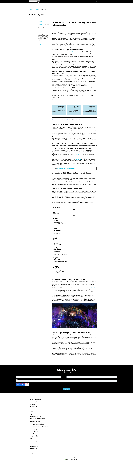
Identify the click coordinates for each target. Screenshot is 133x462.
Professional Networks (35, 436)
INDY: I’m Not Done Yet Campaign (38, 418)
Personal (31, 411)
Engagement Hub (34, 446)
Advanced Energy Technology (38, 424)
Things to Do (33, 412)
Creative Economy (36, 429)
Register (34, 442)
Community (32, 397)
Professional (32, 420)
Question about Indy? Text (39, 2)
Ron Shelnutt (94, 329)
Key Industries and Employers (37, 423)
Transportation (34, 406)
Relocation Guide (34, 448)
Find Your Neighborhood (36, 399)
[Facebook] (40, 44)
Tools (31, 438)
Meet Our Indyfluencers (35, 401)
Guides (32, 414)
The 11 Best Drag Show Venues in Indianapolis (66, 168)
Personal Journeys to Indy (36, 416)
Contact (32, 409)
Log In (34, 444)
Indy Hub (95, 29)
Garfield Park (78, 154)
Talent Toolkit (34, 439)
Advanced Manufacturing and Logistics (41, 426)
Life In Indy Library (34, 441)
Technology (35, 435)
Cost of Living (34, 402)
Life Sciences (35, 431)
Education (33, 404)
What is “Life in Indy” (35, 408)
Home (30, 9)
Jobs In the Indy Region (35, 421)
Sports (34, 433)
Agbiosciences (35, 427)
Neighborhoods (35, 9)
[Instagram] (38, 44)
